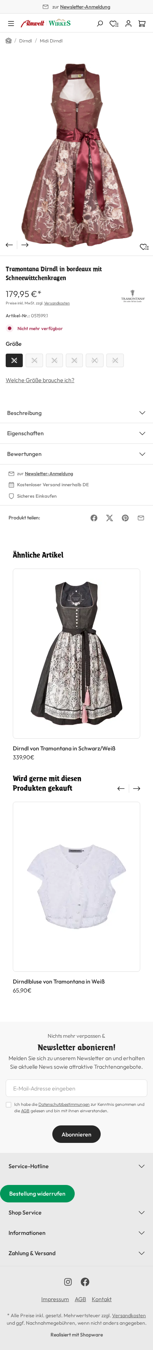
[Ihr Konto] (128, 22)
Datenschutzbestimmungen (64, 1104)
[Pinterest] (125, 518)
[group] (76, 665)
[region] (76, 155)
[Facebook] (93, 518)
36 (54, 360)
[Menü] (11, 22)
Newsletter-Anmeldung (85, 7)
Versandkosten (57, 303)
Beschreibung (24, 412)
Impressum (55, 1299)
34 (34, 360)
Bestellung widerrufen (37, 1193)
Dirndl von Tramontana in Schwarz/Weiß (64, 748)
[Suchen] (100, 22)
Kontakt (102, 1299)
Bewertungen (24, 453)
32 (14, 360)
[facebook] (85, 1282)
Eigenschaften (25, 433)
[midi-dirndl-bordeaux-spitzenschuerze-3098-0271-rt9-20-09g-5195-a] (76, 155)
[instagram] (68, 1282)
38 (74, 360)
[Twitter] (109, 518)
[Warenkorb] (142, 22)
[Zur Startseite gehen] (45, 23)
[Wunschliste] (144, 247)
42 (115, 360)
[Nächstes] (25, 244)
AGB (25, 1110)
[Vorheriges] (8, 244)
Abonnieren (76, 1134)
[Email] (140, 518)
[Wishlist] (114, 22)
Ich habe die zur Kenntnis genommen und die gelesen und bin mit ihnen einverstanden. (79, 1107)
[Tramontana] (133, 295)
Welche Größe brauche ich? (40, 380)
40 (94, 360)
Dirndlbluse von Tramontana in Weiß (59, 981)
